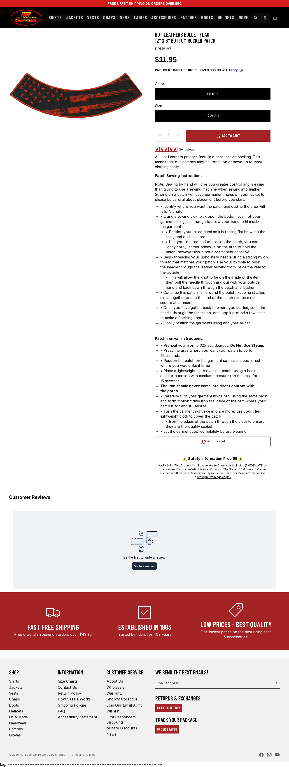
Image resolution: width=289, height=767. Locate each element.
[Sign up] (276, 683)
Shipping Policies (72, 705)
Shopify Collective (122, 699)
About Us (115, 681)
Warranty (115, 693)
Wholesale (115, 687)
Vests (13, 693)
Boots (14, 705)
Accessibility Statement (77, 717)
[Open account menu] (265, 18)
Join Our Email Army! (125, 705)
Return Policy (69, 693)
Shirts (14, 681)
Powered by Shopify (51, 754)
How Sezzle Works (74, 699)
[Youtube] (277, 754)
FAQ (61, 711)
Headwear (18, 723)
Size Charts (67, 681)
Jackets (15, 687)
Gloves (15, 735)
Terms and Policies (83, 754)
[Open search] (256, 18)
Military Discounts (122, 728)
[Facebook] (261, 754)
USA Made (18, 717)
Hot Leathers (28, 754)
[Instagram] (269, 754)
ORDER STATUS (167, 729)
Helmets (16, 711)
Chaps (14, 699)
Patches (16, 729)
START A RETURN (169, 707)
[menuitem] (243, 17)
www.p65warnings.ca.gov (214, 477)
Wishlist (113, 711)
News (111, 734)
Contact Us (67, 687)
